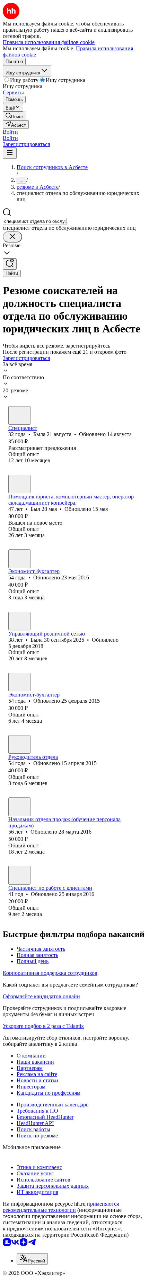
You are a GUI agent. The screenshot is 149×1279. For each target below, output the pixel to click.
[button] (10, 132)
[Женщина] (19, 415)
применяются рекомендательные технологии (61, 1207)
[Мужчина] (19, 484)
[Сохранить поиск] (10, 264)
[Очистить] (12, 237)
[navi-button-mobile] (10, 153)
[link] (14, 116)
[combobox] (35, 221)
